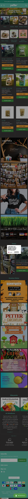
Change (16, 252)
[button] (11, 252)
